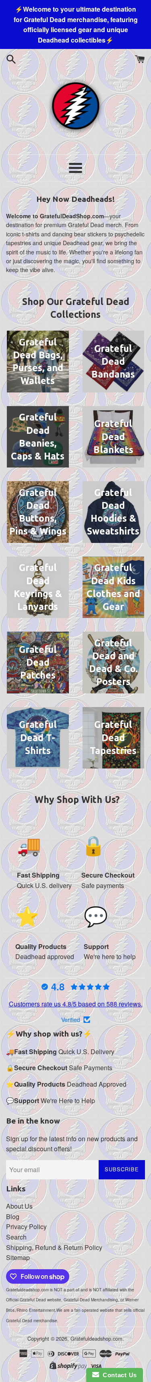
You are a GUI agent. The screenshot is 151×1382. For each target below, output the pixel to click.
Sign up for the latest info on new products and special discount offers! (72, 1144)
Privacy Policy (26, 1226)
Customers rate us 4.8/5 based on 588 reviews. (76, 1003)
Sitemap (18, 1257)
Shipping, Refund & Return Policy (54, 1247)
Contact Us (118, 1375)
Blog (12, 1216)
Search (16, 1237)
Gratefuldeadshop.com (96, 1338)
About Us (19, 1206)
